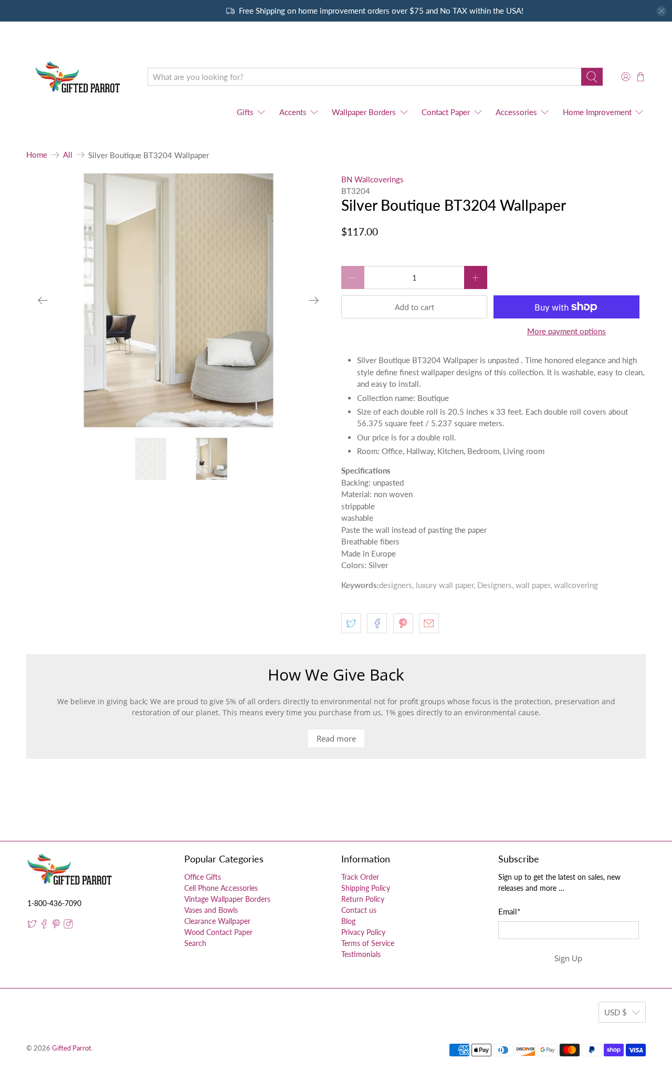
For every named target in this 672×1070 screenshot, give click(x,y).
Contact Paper (446, 112)
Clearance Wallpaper (217, 921)
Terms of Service (367, 943)
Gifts (245, 112)
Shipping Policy (365, 887)
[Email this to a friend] (429, 623)
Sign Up (568, 958)
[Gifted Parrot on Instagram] (68, 925)
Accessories (516, 112)
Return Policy (362, 898)
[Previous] (43, 300)
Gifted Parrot (71, 1048)
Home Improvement (597, 112)
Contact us (358, 910)
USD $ (615, 1012)
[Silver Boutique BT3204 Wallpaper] (178, 300)
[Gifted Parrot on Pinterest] (56, 925)
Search (195, 943)
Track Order (360, 876)
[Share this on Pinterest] (403, 623)
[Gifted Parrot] (79, 77)
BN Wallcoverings (372, 179)
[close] (661, 11)
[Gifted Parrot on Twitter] (32, 925)
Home (36, 155)
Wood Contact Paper (218, 932)
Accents (293, 112)
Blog (348, 921)
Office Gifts (202, 876)
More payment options (566, 331)
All (67, 155)
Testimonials (361, 954)
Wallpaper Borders (364, 112)
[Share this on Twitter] (351, 623)
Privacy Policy (363, 932)
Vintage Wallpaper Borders (227, 898)
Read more (336, 738)
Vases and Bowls (211, 910)
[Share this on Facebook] (377, 623)
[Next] (314, 300)
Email (509, 911)
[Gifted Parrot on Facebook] (44, 925)
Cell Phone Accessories (221, 887)
